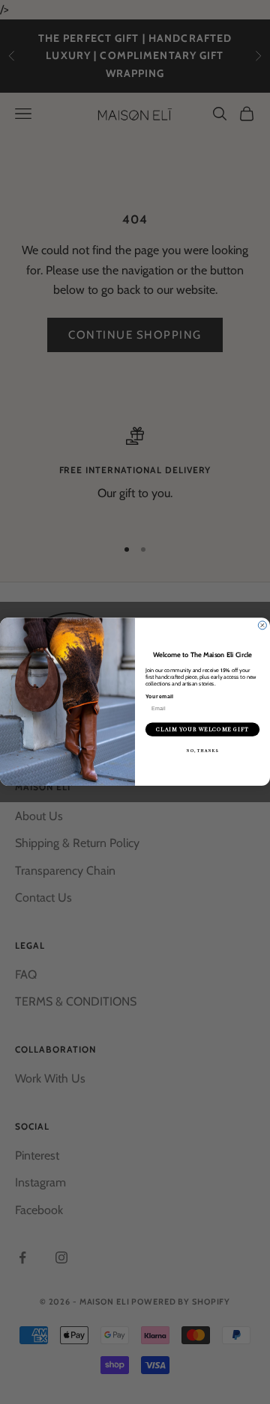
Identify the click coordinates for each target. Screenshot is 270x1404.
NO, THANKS (203, 750)
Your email (159, 697)
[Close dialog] (262, 625)
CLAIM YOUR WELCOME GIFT (202, 729)
